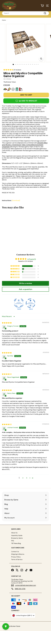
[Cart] (42, 5)
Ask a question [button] (25, 289)
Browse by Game (17, 538)
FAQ (12, 541)
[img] (7, 323)
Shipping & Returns (17, 554)
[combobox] (25, 13)
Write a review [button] (25, 283)
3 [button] (26, 478)
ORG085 (24, 145)
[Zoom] (41, 58)
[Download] (16, 200)
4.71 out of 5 (31, 259)
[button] (8, 70)
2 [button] (22, 478)
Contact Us (15, 552)
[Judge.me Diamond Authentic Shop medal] (18, 303)
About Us (14, 533)
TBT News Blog (16, 543)
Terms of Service (16, 559)
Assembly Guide (16, 535)
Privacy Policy (16, 557)
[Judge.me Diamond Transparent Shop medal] (30, 303)
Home (4, 20)
